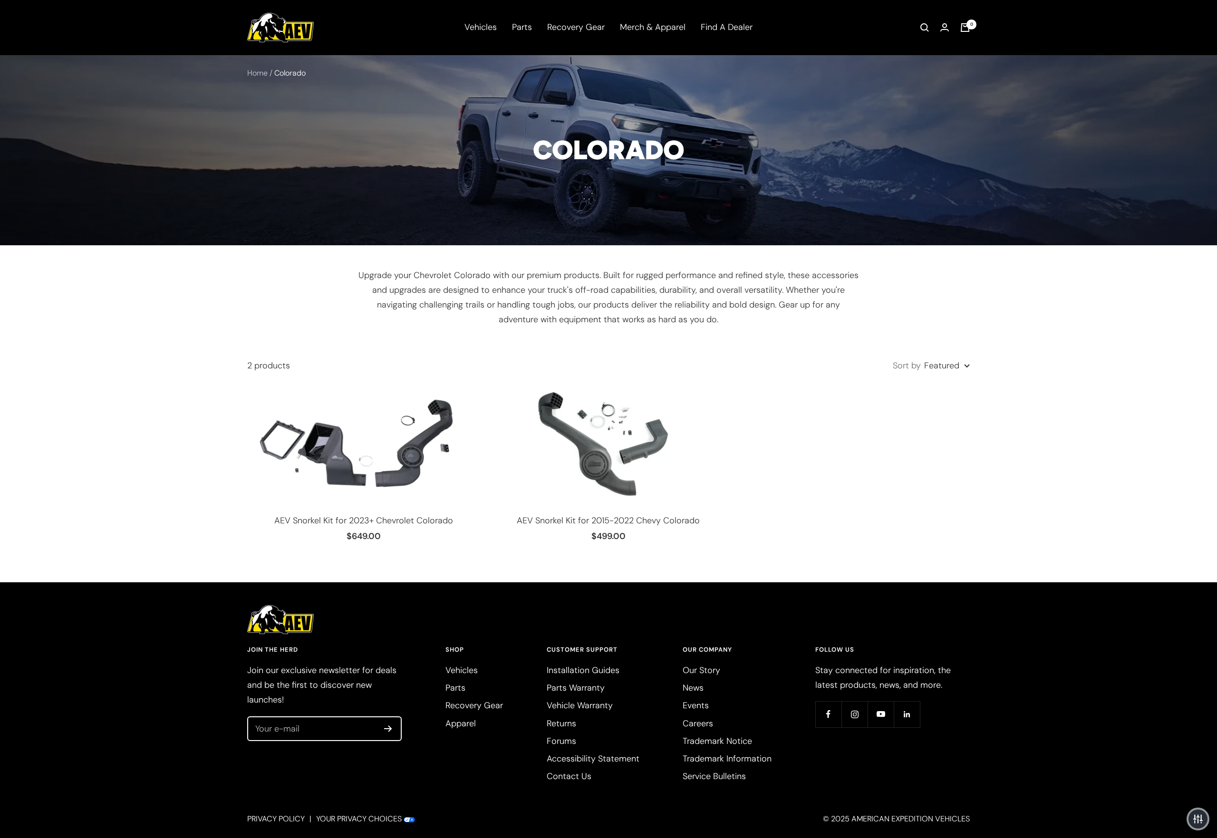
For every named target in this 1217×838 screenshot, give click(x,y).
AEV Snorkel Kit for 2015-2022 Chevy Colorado (608, 520)
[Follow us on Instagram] (854, 714)
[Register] (388, 728)
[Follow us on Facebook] (828, 714)
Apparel (460, 723)
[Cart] (965, 27)
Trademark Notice (717, 741)
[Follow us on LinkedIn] (907, 714)
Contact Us (569, 776)
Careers (698, 723)
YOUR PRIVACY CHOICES (359, 819)
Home (257, 73)
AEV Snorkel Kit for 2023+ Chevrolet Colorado (363, 520)
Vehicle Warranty (580, 705)
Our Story (701, 670)
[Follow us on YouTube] (881, 714)
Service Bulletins (714, 776)
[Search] (924, 27)
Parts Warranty (576, 688)
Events (696, 705)
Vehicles (480, 27)
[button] (1198, 819)
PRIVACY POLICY (276, 819)
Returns (561, 723)
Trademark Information (727, 758)
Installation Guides (583, 670)
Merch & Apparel (653, 27)
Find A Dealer (727, 27)
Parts (522, 27)
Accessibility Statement (593, 758)
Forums (561, 741)
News (693, 688)
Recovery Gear (576, 27)
